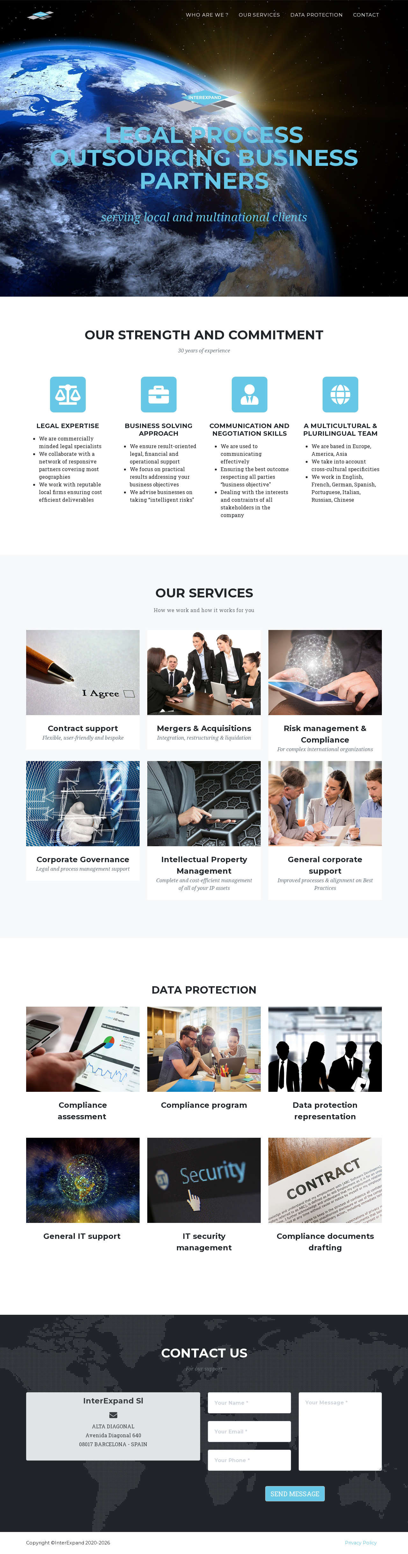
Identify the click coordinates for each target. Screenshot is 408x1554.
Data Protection (316, 15)
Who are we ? (207, 15)
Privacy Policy (361, 1543)
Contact (366, 15)
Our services (259, 15)
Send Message (295, 1494)
